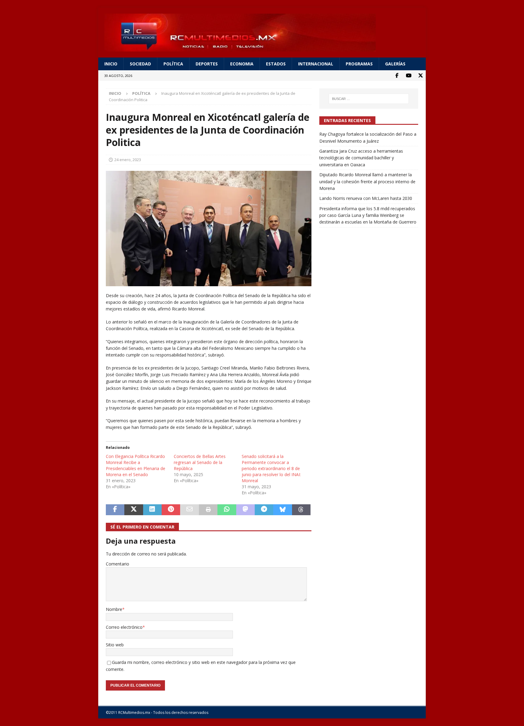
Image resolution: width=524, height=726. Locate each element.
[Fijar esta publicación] (171, 509)
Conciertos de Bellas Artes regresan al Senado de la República (200, 462)
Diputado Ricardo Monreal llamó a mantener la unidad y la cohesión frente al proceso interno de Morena (367, 181)
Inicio (110, 64)
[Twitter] (420, 75)
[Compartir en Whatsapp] (226, 509)
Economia (242, 64)
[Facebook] (396, 75)
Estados (276, 64)
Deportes (207, 64)
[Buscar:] (368, 99)
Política (173, 64)
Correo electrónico (124, 627)
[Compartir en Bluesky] (282, 509)
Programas (359, 64)
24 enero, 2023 (127, 159)
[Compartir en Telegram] (264, 509)
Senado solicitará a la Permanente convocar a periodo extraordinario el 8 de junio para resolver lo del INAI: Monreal (271, 468)
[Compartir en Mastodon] (245, 509)
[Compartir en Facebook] (115, 509)
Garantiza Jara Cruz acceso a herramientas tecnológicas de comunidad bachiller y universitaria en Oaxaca (361, 157)
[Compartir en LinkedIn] (152, 509)
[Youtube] (408, 75)
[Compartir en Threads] (301, 509)
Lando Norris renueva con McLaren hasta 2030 (365, 198)
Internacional (315, 64)
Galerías (395, 64)
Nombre (114, 609)
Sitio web (115, 645)
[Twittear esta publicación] (133, 509)
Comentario (117, 564)
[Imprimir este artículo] (208, 509)
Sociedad (140, 64)
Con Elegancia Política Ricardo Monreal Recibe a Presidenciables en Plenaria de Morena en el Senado (135, 465)
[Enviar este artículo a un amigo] (189, 509)
